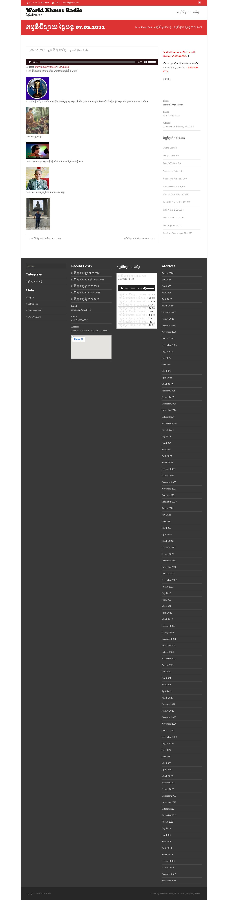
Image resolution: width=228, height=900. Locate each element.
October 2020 (168, 730)
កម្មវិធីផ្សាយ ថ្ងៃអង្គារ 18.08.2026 (85, 293)
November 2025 (169, 332)
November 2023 (169, 489)
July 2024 (166, 436)
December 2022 (169, 561)
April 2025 (167, 378)
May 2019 (166, 841)
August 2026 (167, 273)
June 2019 (166, 835)
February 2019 (168, 861)
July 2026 (166, 280)
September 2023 (169, 502)
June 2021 (166, 678)
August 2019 (167, 822)
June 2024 (166, 443)
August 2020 (168, 743)
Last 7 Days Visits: (171, 187)
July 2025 (166, 358)
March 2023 (167, 541)
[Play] (29, 61)
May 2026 (166, 293)
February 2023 (168, 547)
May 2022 (166, 606)
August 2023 (168, 508)
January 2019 (168, 868)
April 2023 (167, 534)
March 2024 (167, 463)
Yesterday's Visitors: (172, 179)
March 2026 (167, 306)
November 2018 (169, 881)
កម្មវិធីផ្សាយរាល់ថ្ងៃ (188, 13)
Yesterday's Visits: (171, 171)
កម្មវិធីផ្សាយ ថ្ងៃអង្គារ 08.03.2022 (139, 239)
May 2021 (166, 685)
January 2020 (168, 789)
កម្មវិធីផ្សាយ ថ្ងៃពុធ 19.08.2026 (85, 286)
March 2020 (167, 776)
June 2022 (166, 600)
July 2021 (166, 672)
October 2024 (168, 417)
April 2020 (167, 770)
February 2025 (168, 391)
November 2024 (169, 410)
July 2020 (166, 750)
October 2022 (168, 574)
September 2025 (169, 345)
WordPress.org (34, 317)
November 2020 (169, 724)
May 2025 (166, 371)
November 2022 (169, 567)
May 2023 (166, 528)
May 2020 (166, 763)
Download (64, 67)
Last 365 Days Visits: (173, 202)
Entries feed (33, 304)
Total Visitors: (169, 218)
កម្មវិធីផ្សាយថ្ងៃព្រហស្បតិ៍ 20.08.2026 (87, 280)
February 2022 (168, 626)
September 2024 (169, 423)
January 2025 (168, 397)
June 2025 (166, 365)
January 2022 (168, 632)
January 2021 (168, 711)
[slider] (152, 61)
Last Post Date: (170, 233)
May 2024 (166, 450)
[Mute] (145, 61)
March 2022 (167, 619)
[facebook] (199, 4)
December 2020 (169, 717)
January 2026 (168, 319)
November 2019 (169, 802)
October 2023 (168, 495)
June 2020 (166, 756)
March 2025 (167, 384)
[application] (92, 62)
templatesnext (195, 893)
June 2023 (166, 521)
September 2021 (169, 659)
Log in (31, 297)
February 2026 (168, 312)
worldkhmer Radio (80, 50)
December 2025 (169, 325)
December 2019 (169, 796)
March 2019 (167, 854)
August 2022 (168, 587)
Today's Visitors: (170, 163)
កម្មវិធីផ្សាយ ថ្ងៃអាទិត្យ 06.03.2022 (45, 239)
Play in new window (46, 67)
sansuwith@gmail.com (173, 105)
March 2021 (167, 698)
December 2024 (169, 404)
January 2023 (168, 554)
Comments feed (34, 310)
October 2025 (168, 338)
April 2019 (167, 848)
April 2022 (167, 613)
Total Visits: (168, 210)
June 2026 (166, 286)
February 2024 (168, 469)
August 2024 (167, 430)
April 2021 (167, 691)
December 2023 (169, 482)
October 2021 (168, 652)
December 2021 (169, 639)
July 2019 (166, 828)
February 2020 (168, 783)
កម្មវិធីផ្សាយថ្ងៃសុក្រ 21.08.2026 (85, 273)
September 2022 (169, 580)
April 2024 (167, 456)
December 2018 (169, 874)
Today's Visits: (169, 155)
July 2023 (166, 515)
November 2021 (169, 645)
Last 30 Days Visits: (172, 194)
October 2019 (168, 809)
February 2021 (168, 704)
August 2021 (167, 665)
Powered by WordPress (159, 893)
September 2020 (169, 737)
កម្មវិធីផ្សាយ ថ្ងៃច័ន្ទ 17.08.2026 (85, 299)
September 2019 (169, 815)
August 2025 (168, 352)
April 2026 (167, 299)
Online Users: (169, 148)
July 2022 (166, 593)
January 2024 (168, 476)
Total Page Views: (171, 225)
